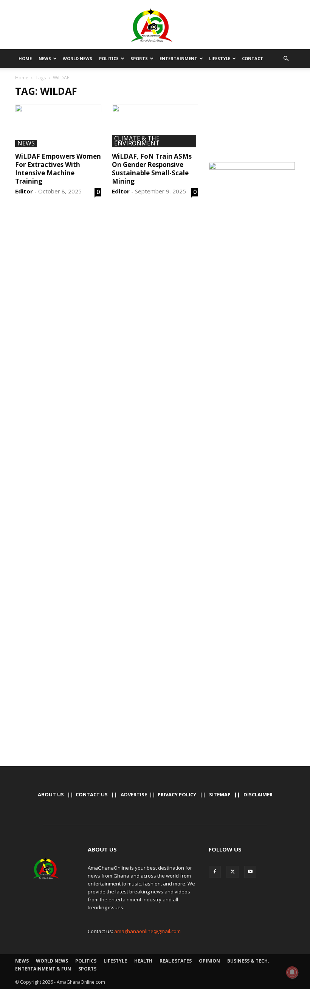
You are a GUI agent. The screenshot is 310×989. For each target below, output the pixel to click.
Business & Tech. (248, 961)
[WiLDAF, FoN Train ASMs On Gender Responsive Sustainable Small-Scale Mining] (155, 126)
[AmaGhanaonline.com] (155, 25)
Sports (139, 58)
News (45, 58)
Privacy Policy (177, 794)
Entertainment (178, 58)
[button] (286, 58)
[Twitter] (232, 872)
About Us (51, 794)
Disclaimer (258, 794)
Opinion (209, 961)
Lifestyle (219, 58)
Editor (24, 191)
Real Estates (176, 961)
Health (143, 961)
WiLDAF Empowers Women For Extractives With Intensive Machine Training (58, 168)
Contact (252, 58)
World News (77, 58)
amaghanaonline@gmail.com (147, 931)
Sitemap (220, 794)
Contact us (92, 794)
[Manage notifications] (292, 972)
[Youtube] (250, 872)
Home (25, 58)
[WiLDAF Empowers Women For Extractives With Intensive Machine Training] (58, 126)
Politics (109, 58)
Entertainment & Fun (43, 969)
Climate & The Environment (137, 141)
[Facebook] (215, 872)
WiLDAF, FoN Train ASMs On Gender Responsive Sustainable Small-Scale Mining (152, 168)
